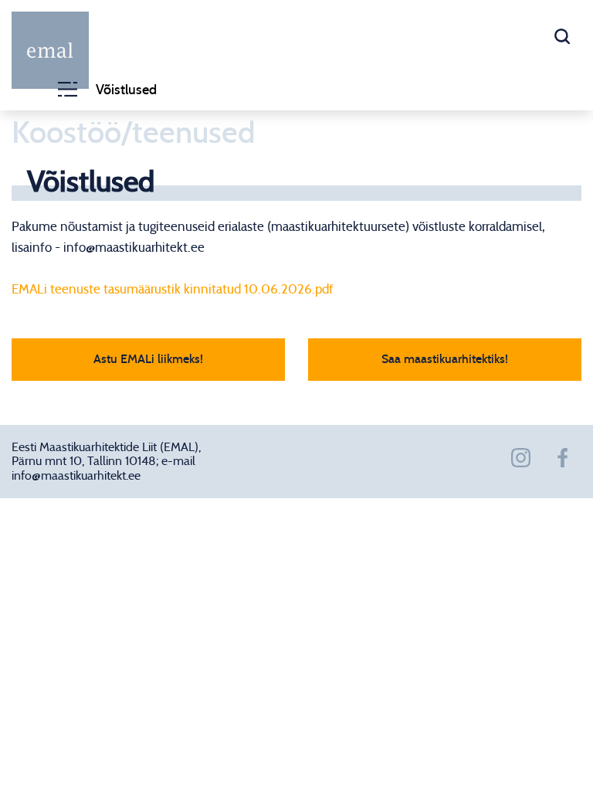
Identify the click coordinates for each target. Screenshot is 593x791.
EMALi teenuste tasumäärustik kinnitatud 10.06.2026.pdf (173, 289)
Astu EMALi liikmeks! (148, 359)
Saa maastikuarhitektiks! (444, 359)
